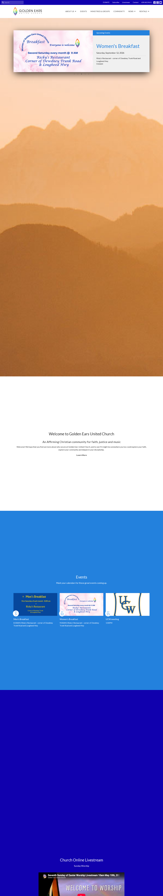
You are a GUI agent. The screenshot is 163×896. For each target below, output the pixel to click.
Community (119, 11)
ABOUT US (69, 11)
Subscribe (115, 2)
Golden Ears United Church (91, 433)
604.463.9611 (146, 2)
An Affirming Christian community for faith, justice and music (81, 442)
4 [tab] (85, 74)
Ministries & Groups (100, 11)
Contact (135, 2)
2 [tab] (78, 74)
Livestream (126, 2)
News (130, 11)
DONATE (106, 2)
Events (83, 11)
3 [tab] (81, 74)
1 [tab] (74, 74)
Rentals (143, 11)
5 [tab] (88, 74)
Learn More (81, 455)
